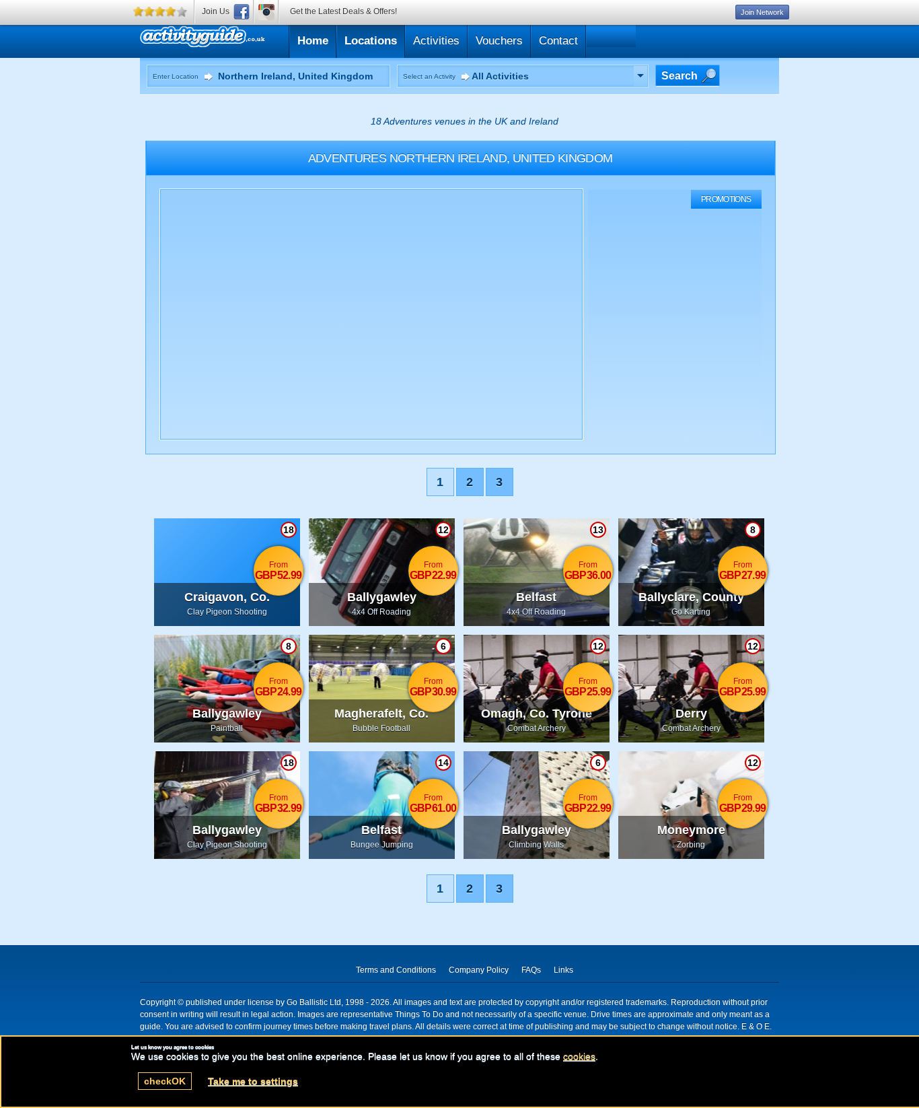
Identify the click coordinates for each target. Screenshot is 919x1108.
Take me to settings (253, 1081)
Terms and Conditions (396, 970)
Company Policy (479, 970)
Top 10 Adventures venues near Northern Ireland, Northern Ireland (266, 39)
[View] (640, 76)
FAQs (531, 970)
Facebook (241, 12)
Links (563, 970)
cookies (579, 1056)
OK (165, 1081)
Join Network (762, 12)
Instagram (266, 12)
